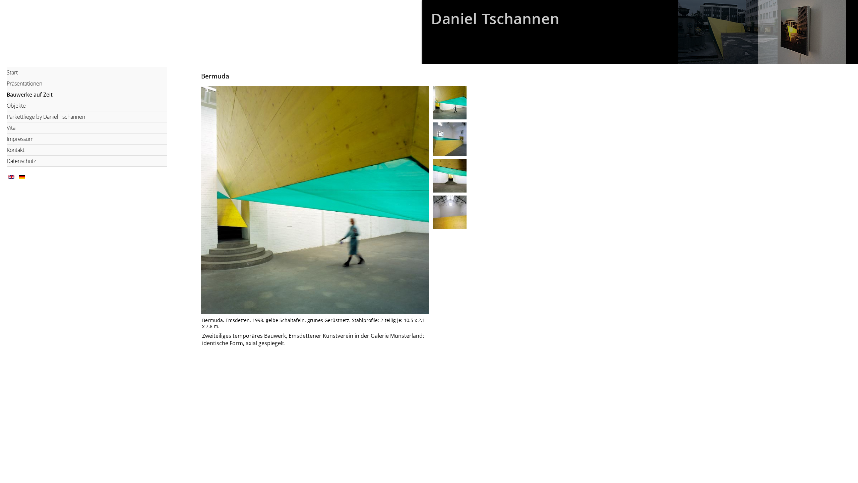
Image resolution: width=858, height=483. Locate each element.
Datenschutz (21, 161)
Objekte (16, 105)
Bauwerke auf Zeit (30, 94)
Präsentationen (24, 83)
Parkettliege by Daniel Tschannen (46, 116)
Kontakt (15, 150)
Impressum (20, 139)
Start (12, 72)
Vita (11, 127)
